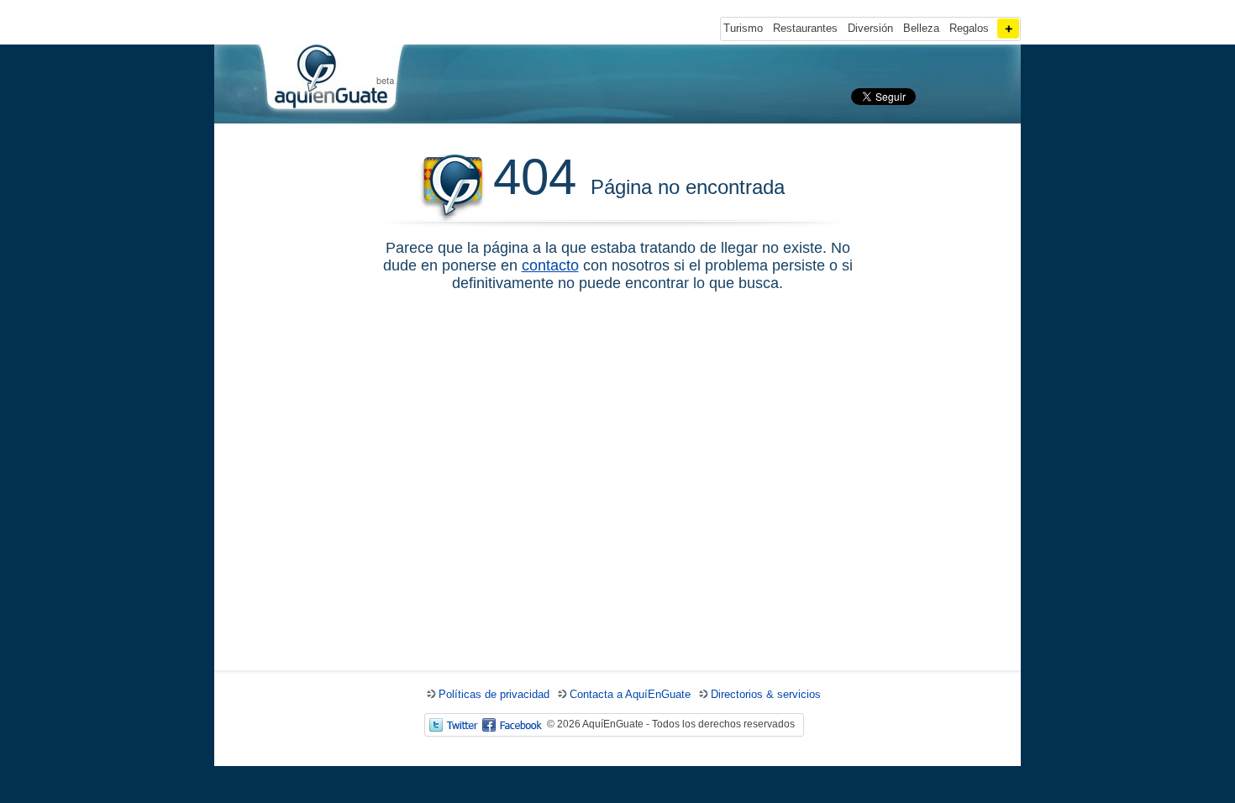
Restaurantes (805, 28)
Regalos (969, 28)
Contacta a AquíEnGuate (630, 694)
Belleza (921, 28)
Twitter (453, 725)
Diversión (870, 28)
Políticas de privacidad (494, 694)
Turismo (743, 28)
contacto (550, 265)
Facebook (512, 725)
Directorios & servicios (766, 694)
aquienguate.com (330, 80)
